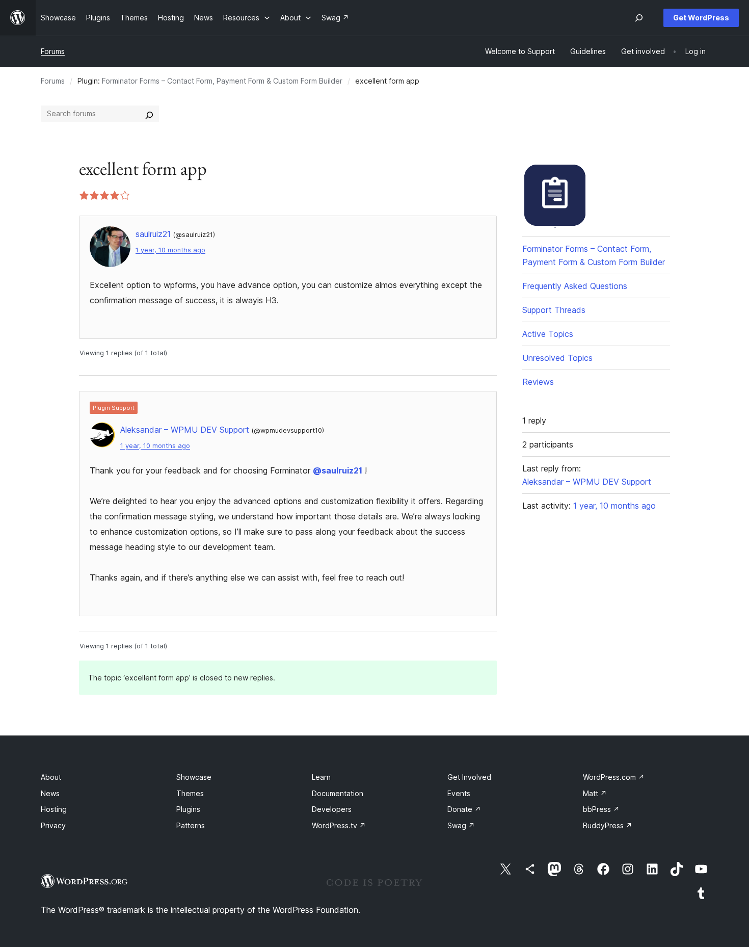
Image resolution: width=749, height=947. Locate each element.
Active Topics (547, 334)
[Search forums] (149, 114)
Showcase (193, 777)
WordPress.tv (339, 825)
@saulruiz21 (337, 470)
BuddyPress (607, 825)
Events (458, 793)
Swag (461, 825)
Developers (332, 809)
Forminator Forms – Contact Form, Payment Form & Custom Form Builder (222, 80)
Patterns (190, 825)
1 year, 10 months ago (170, 250)
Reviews (538, 382)
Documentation (337, 793)
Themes (190, 793)
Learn (321, 777)
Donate (464, 809)
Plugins (188, 809)
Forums (53, 51)
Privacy (53, 825)
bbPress (601, 809)
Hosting (54, 809)
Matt (595, 793)
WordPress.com (614, 777)
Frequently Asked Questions (574, 286)
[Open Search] (639, 18)
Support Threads (553, 310)
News (50, 793)
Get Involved (469, 777)
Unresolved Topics (557, 358)
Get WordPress (701, 17)
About (51, 777)
